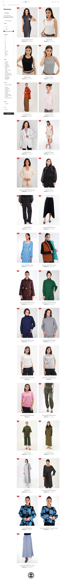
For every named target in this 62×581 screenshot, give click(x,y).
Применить (8, 113)
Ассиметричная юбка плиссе (49, 227)
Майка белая (49, 39)
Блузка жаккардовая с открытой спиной (49, 528)
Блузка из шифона (49, 190)
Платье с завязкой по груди (27, 265)
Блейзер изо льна (27, 152)
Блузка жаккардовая (27, 528)
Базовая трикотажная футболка (27, 377)
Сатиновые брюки (27, 227)
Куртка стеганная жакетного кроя (27, 302)
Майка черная (27, 77)
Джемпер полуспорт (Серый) (49, 340)
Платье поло (27, 490)
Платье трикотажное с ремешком (49, 490)
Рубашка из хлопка (27, 114)
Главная (4, 5)
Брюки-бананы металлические (49, 415)
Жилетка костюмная (49, 152)
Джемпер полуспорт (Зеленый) (49, 302)
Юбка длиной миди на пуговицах (27, 565)
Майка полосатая (49, 77)
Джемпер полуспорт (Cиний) (27, 340)
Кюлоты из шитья (27, 453)
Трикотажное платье (49, 453)
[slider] (4, 31)
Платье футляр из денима (27, 39)
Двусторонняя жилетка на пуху (49, 265)
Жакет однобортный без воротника (27, 190)
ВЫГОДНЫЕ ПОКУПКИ (8, 17)
